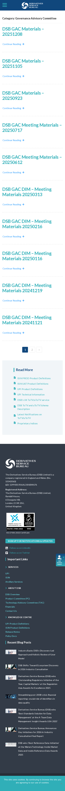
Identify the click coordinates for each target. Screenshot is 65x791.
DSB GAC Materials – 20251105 (23, 63)
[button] (18, 533)
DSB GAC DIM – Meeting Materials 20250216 (27, 223)
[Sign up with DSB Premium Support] (61, 560)
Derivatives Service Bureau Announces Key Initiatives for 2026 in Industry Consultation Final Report (37, 732)
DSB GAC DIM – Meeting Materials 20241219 (27, 287)
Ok (20, 786)
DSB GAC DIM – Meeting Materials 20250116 (27, 255)
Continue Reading (12, 44)
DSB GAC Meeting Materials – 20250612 (32, 159)
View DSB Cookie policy (34, 786)
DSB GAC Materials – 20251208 (23, 31)
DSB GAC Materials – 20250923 (23, 95)
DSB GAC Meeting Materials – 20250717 (32, 127)
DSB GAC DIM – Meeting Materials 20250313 (27, 191)
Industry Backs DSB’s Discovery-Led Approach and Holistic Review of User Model (36, 654)
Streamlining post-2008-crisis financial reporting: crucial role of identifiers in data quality (37, 699)
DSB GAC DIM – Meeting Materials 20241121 (27, 320)
